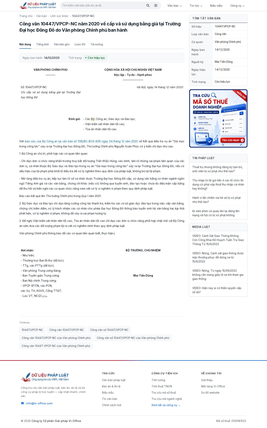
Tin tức (195, 5)
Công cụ (236, 5)
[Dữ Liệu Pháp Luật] (45, 377)
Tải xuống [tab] (96, 44)
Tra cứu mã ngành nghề (166, 398)
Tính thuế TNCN (161, 386)
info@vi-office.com (39, 403)
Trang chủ (25, 16)
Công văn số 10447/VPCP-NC (109, 329)
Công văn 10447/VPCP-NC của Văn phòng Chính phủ (56, 337)
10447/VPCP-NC (32, 329)
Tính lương (158, 380)
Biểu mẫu (216, 5)
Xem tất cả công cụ (164, 405)
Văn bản (173, 5)
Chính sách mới (111, 405)
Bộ (92, 119)
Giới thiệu (207, 380)
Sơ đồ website (210, 392)
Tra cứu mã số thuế (163, 392)
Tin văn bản (109, 398)
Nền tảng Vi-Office (213, 386)
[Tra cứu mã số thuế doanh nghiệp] (218, 118)
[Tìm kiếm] (148, 5)
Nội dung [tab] (25, 44)
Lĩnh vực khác (59, 16)
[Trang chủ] (38, 5)
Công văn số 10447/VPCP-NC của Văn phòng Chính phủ (133, 337)
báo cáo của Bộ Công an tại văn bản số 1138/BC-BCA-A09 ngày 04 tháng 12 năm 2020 (81, 141)
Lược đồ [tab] (80, 44)
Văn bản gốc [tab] (62, 44)
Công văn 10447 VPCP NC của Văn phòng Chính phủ (56, 345)
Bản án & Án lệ (111, 386)
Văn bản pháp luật (113, 380)
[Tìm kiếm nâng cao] (156, 5)
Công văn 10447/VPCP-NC (66, 329)
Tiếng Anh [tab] (42, 44)
